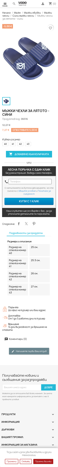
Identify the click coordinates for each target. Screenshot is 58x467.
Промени (12, 461)
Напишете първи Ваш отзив (31, 351)
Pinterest (34, 224)
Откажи (26, 461)
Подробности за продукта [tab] (26, 233)
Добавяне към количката (29, 154)
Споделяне (19, 224)
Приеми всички (43, 461)
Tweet (26, 224)
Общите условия (27, 191)
